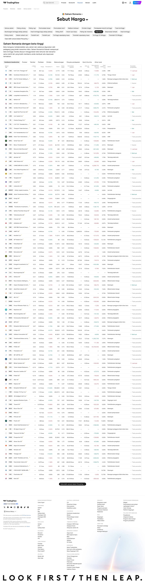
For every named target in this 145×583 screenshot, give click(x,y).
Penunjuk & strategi (102, 526)
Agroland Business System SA (21, 400)
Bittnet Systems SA (19, 363)
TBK (10, 338)
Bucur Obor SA (18, 408)
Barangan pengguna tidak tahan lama (117, 79)
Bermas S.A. (17, 256)
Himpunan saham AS (72, 527)
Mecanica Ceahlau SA (20, 371)
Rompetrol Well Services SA (21, 326)
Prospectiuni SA (18, 437)
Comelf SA (16, 182)
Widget (125, 502)
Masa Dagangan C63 (73, 551)
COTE (10, 268)
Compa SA (17, 330)
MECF (10, 371)
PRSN (10, 437)
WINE (10, 305)
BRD (10, 87)
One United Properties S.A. (21, 169)
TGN (10, 70)
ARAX (10, 441)
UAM (10, 231)
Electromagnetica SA (19, 313)
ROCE (10, 252)
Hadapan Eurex (71, 526)
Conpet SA (17, 268)
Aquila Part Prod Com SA (20, 112)
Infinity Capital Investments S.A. (22, 190)
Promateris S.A (18, 351)
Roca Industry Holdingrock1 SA (21, 280)
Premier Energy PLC (19, 120)
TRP (10, 177)
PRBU (10, 420)
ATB (10, 223)
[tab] (9, 28)
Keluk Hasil (41, 545)
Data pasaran (70, 506)
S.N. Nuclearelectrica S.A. (21, 132)
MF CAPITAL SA (18, 355)
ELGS (10, 322)
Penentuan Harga (71, 504)
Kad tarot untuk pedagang (74, 549)
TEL (10, 124)
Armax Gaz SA (18, 441)
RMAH (10, 317)
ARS (10, 157)
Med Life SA (17, 83)
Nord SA (16, 478)
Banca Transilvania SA (20, 145)
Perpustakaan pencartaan (130, 504)
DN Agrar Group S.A (19, 429)
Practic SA (16, 421)
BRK (10, 227)
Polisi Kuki (69, 561)
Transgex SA (17, 453)
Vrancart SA (17, 219)
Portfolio (40, 543)
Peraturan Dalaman (102, 510)
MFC (10, 355)
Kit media (69, 542)
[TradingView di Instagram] (14, 507)
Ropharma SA (17, 309)
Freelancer (100, 529)
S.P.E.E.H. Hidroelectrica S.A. (21, 103)
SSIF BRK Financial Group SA (21, 227)
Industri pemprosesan (113, 165)
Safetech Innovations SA (20, 334)
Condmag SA (17, 248)
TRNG (10, 453)
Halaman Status (71, 569)
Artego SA (16, 260)
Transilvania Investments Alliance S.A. (21, 206)
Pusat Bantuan (71, 538)
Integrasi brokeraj (128, 517)
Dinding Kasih (101, 504)
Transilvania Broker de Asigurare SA (21, 338)
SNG (10, 74)
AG (10, 400)
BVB (10, 149)
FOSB (10, 462)
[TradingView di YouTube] (11, 507)
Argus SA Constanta (19, 445)
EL (10, 91)
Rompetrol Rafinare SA (20, 388)
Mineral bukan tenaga (113, 280)
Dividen (40, 536)
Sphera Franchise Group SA (21, 210)
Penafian (69, 558)
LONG (10, 95)
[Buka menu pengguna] (130, 2)
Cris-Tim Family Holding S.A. (21, 79)
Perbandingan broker (73, 517)
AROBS (10, 194)
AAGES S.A (17, 342)
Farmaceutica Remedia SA (21, 318)
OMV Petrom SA (18, 161)
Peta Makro (41, 549)
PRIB (10, 416)
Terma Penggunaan (72, 556)
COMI (10, 247)
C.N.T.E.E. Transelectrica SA (21, 124)
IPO (39, 538)
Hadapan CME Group (72, 524)
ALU (10, 289)
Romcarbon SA (18, 252)
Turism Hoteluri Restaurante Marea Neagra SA (21, 367)
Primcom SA (17, 416)
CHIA (10, 466)
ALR (10, 297)
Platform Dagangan (128, 510)
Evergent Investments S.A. (21, 264)
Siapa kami (70, 533)
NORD (10, 478)
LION (10, 116)
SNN (10, 132)
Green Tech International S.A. (21, 136)
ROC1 (10, 280)
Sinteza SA (17, 276)
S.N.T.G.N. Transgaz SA (20, 70)
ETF (39, 509)
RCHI (10, 425)
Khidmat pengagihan (113, 112)
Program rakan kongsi (129, 518)
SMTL (10, 140)
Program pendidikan (129, 520)
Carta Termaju (127, 508)
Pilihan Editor (100, 520)
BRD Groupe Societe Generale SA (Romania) (21, 87)
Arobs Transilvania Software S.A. (21, 194)
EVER (10, 264)
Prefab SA (16, 346)
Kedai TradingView (72, 547)
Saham (40, 507)
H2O (10, 103)
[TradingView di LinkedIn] (18, 507)
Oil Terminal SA (18, 293)
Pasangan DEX (42, 517)
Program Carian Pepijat (73, 567)
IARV (10, 202)
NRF (10, 235)
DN (10, 429)
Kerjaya (69, 540)
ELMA (10, 313)
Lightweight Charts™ (129, 506)
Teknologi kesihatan (112, 99)
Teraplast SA (17, 178)
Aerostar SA (17, 157)
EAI (10, 359)
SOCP (10, 198)
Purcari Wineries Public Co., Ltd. (21, 305)
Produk (63, 3)
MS (126, 3)
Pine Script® (41, 551)
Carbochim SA (18, 186)
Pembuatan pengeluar (113, 108)
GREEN (10, 136)
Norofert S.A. (17, 235)
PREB (10, 375)
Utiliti (108, 70)
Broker (88, 3)
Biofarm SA (17, 99)
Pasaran (80, 3)
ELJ (10, 272)
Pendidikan (100, 518)
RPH (10, 309)
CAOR (10, 239)
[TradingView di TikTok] (24, 507)
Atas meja (40, 558)
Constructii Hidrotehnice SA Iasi (21, 466)
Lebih (94, 3)
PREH (10, 346)
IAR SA (15, 202)
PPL (10, 350)
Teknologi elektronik (112, 157)
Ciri (68, 502)
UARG (10, 445)
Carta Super (41, 502)
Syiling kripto (41, 513)
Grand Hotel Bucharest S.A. (21, 425)
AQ (10, 112)
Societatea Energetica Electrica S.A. (21, 91)
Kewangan (110, 87)
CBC (10, 186)
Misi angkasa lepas (72, 534)
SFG (10, 210)
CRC (10, 165)
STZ (10, 276)
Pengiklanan (126, 515)
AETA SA (16, 322)
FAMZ (10, 412)
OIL (10, 293)
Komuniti (72, 3)
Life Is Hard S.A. (18, 173)
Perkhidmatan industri (113, 140)
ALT (10, 379)
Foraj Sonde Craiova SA (20, 462)
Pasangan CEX (42, 515)
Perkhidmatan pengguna (114, 153)
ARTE (10, 260)
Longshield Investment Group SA (21, 95)
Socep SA (16, 198)
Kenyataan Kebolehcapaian (74, 563)
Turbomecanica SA (19, 215)
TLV (10, 144)
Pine (39, 518)
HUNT (10, 458)
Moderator (100, 511)
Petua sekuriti (70, 565)
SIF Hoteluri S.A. (18, 239)
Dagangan (100, 517)
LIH (10, 173)
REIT (10, 470)
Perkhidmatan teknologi (113, 173)
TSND (10, 404)
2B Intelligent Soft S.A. (20, 396)
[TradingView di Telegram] (21, 507)
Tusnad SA (17, 404)
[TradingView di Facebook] (8, 507)
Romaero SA (17, 449)
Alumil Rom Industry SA (20, 289)
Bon (39, 511)
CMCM (10, 301)
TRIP (10, 392)
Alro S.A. (16, 297)
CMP (10, 330)
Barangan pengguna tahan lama (116, 322)
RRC (10, 387)
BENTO (10, 396)
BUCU (10, 408)
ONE (10, 169)
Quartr (28, 526)
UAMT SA (16, 231)
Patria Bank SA (18, 243)
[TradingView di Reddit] (28, 507)
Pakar (98, 527)
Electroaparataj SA (19, 272)
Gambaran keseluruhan (73, 513)
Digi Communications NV (20, 153)
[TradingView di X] (4, 507)
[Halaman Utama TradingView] (11, 3)
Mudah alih (41, 556)
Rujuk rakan (100, 506)
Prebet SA (16, 375)
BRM (10, 256)
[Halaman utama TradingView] (10, 501)
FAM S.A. (16, 412)
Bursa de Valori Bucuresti (20, 149)
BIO (10, 99)
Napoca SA (17, 383)
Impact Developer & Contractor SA (21, 285)
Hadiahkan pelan (71, 508)
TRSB (10, 433)
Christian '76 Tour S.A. (20, 392)
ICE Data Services (26, 515)
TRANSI (11, 206)
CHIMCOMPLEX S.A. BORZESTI (21, 165)
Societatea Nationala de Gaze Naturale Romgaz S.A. (21, 75)
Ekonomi (40, 533)
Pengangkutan (111, 128)
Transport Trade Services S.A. (21, 128)
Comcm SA (17, 301)
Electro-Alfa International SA (21, 359)
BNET (10, 363)
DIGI (10, 153)
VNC (10, 219)
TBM (10, 215)
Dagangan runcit (112, 400)
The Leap (69, 518)
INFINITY (11, 190)
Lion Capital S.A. (18, 116)
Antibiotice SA (17, 223)
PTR (10, 326)
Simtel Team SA (18, 140)
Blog (68, 536)
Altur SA (16, 379)
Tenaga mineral (111, 75)
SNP (10, 161)
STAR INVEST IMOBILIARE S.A (21, 470)
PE (10, 120)
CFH (10, 79)
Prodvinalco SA (18, 474)
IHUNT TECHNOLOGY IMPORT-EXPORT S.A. (21, 458)
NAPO (10, 383)
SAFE (10, 334)
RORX (10, 449)
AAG (10, 342)
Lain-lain (109, 95)
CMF (10, 182)
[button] (67, 2)
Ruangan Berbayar (102, 531)
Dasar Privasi (70, 560)
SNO (10, 107)
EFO (10, 367)
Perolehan (40, 534)
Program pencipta (102, 508)
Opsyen (40, 547)
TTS (10, 128)
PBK (10, 243)
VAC (10, 474)
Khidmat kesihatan (112, 83)
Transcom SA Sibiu (19, 433)
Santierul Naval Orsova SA (21, 108)
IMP (10, 285)
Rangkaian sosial (101, 502)
